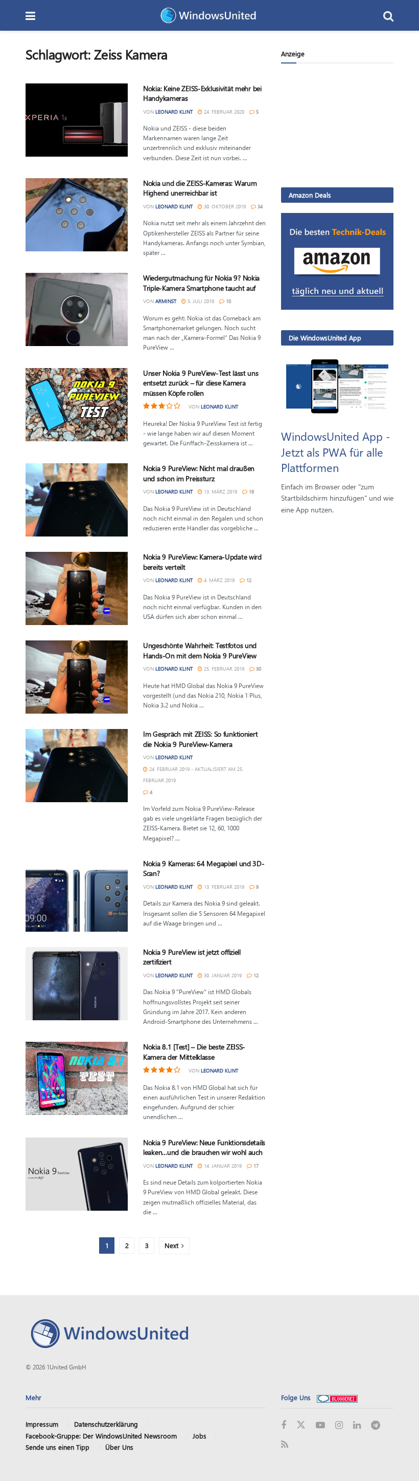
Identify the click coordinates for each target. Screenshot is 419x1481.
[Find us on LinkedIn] (357, 1425)
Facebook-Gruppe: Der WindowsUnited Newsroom (101, 1435)
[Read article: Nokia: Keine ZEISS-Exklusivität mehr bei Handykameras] (77, 120)
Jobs (199, 1435)
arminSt (165, 301)
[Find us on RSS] (284, 1445)
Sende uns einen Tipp (57, 1447)
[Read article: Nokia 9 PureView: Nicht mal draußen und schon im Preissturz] (77, 499)
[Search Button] (388, 15)
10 (227, 301)
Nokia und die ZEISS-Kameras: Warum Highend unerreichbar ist (200, 188)
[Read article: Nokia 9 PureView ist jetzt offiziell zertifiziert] (77, 983)
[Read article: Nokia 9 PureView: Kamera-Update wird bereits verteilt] (77, 588)
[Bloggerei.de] (337, 1397)
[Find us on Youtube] (320, 1425)
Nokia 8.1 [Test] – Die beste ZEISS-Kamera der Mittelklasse (194, 1052)
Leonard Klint (174, 111)
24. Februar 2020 (223, 111)
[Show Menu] (30, 15)
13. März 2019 (219, 491)
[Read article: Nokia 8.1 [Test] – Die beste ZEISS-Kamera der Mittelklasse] (77, 1078)
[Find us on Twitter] (301, 1425)
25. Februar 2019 (223, 668)
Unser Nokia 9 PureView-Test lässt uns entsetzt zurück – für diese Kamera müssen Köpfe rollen (201, 383)
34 (259, 206)
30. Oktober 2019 (224, 206)
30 (257, 668)
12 (248, 580)
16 (250, 491)
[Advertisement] (337, 125)
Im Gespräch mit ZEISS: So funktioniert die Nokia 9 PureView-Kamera (200, 739)
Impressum (42, 1424)
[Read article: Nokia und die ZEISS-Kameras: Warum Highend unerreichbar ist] (77, 214)
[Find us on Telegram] (375, 1425)
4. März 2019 (218, 580)
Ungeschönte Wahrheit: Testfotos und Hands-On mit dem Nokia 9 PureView (200, 650)
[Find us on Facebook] (283, 1425)
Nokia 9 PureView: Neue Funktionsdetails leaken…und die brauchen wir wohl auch (204, 1147)
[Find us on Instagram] (339, 1425)
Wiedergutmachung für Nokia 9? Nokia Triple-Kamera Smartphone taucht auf (201, 283)
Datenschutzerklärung (106, 1424)
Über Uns (119, 1447)
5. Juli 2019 (200, 301)
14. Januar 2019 (222, 1165)
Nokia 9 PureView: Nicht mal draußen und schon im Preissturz (198, 473)
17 (255, 1165)
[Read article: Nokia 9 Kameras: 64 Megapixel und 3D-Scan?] (77, 895)
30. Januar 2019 (222, 975)
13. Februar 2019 (223, 886)
